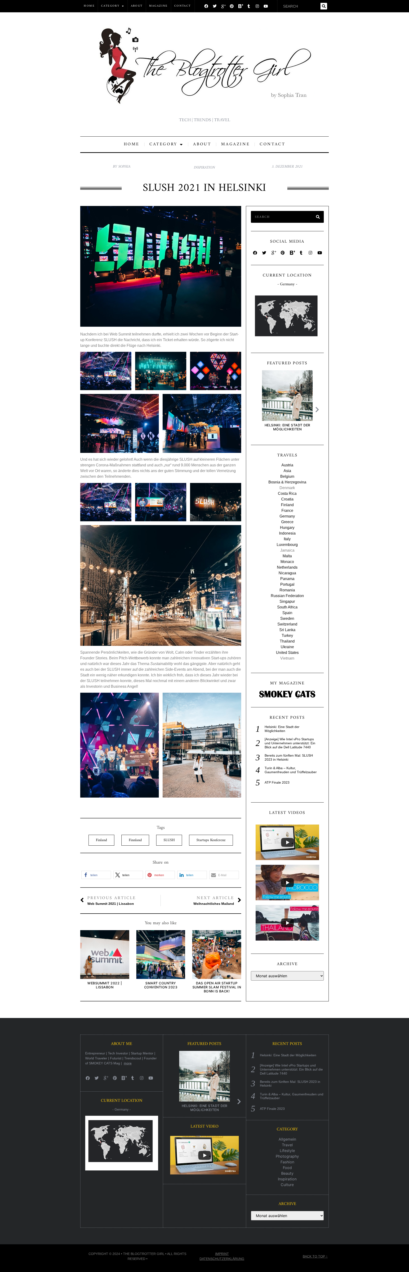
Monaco (287, 562)
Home (89, 6)
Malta (287, 556)
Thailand (287, 641)
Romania (287, 590)
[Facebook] (206, 6)
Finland (101, 840)
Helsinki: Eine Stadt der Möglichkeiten (287, 427)
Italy (287, 539)
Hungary (287, 528)
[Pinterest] (232, 6)
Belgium (287, 476)
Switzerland (287, 624)
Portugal (287, 584)
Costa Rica (287, 493)
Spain (287, 613)
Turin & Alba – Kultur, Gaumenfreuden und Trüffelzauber (291, 770)
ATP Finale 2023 (277, 782)
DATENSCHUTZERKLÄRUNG (222, 1259)
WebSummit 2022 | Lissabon (104, 985)
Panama (287, 579)
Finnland (135, 840)
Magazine (158, 6)
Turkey (287, 636)
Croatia (287, 499)
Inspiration (204, 167)
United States (287, 653)
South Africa (287, 607)
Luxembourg (287, 545)
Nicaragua (287, 573)
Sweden (287, 618)
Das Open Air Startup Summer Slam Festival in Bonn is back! (216, 987)
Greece (287, 522)
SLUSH (169, 840)
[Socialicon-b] (240, 6)
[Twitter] (214, 6)
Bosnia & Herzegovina (287, 482)
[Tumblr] (249, 6)
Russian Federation (287, 596)
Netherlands (287, 567)
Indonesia (287, 533)
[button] (96, 875)
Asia (287, 471)
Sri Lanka (287, 630)
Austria (287, 465)
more (128, 1063)
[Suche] (323, 6)
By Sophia (121, 166)
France (287, 511)
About (137, 6)
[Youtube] (266, 6)
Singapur (287, 601)
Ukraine (287, 647)
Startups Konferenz (211, 840)
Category (110, 6)
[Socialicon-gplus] (223, 6)
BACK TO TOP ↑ (315, 1256)
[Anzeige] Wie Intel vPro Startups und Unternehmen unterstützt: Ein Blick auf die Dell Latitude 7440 (290, 743)
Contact (182, 6)
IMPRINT (222, 1254)
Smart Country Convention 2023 (161, 985)
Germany (287, 516)
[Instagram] (257, 6)
